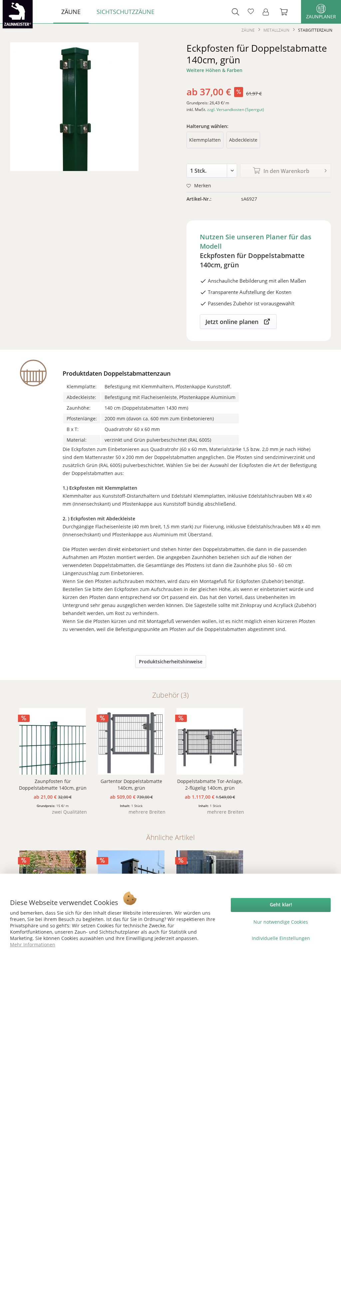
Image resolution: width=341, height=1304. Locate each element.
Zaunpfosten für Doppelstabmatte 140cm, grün (53, 784)
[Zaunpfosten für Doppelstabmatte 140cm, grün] (52, 741)
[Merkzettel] (250, 11)
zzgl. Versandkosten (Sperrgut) (235, 109)
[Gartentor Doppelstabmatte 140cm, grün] (131, 741)
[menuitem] (71, 11)
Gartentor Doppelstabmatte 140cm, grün (131, 784)
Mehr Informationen (32, 944)
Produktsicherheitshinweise (170, 661)
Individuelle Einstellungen (281, 938)
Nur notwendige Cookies (280, 922)
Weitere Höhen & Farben (214, 70)
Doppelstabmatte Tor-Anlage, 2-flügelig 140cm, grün (209, 784)
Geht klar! (281, 904)
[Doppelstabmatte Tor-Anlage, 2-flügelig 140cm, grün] (209, 741)
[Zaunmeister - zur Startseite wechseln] (18, 14)
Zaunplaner (321, 16)
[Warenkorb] (287, 11)
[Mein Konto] (267, 11)
